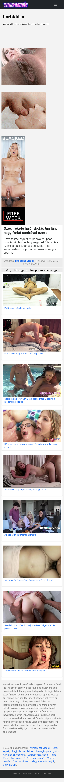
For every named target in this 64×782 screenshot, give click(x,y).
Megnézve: (29, 263)
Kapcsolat (16, 774)
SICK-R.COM (9, 764)
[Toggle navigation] (55, 4)
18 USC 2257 (27, 774)
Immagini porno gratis (47, 751)
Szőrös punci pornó (34, 758)
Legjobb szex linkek (22, 751)
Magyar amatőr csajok (43, 761)
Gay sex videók (21, 761)
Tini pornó (16, 758)
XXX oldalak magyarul (14, 754)
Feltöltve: (41, 260)
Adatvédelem (46, 774)
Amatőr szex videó (38, 754)
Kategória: (8, 260)
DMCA (37, 774)
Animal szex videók (40, 748)
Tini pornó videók (24, 260)
